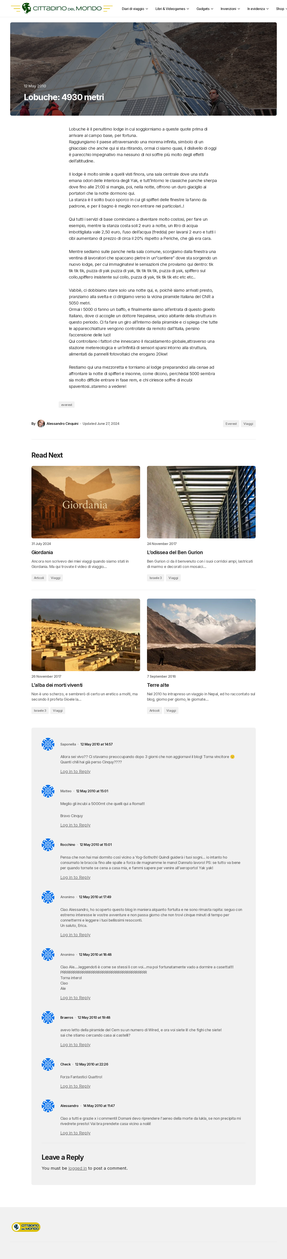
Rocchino (67, 845)
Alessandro (69, 1106)
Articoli (39, 578)
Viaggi (248, 424)
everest (66, 405)
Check (65, 1064)
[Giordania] (85, 502)
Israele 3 (156, 578)
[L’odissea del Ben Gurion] (201, 502)
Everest (231, 424)
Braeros (66, 1018)
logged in (77, 1168)
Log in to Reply (75, 771)
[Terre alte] (201, 635)
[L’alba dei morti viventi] (85, 635)
